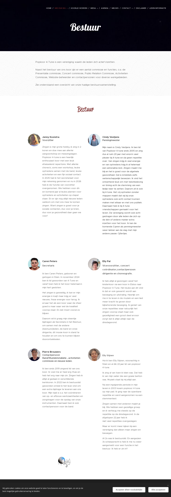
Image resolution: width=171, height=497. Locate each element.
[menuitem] (49, 8)
